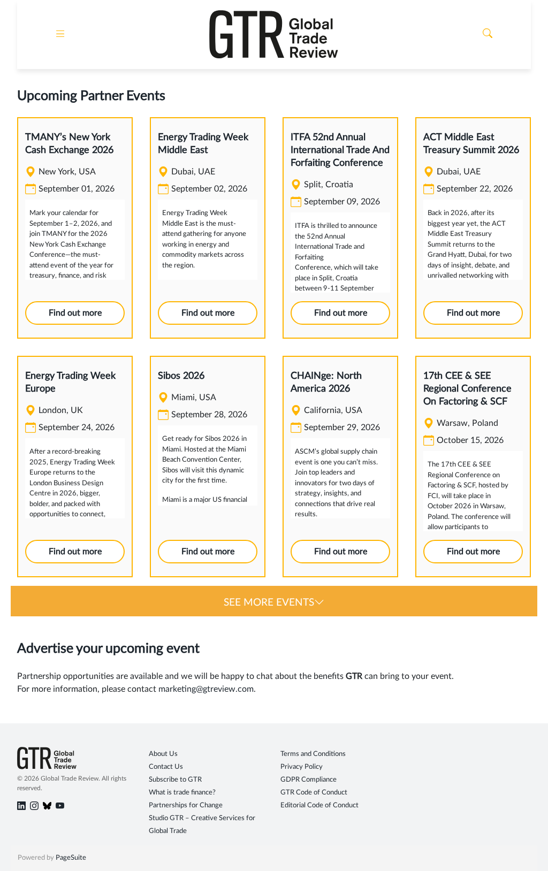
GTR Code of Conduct (313, 792)
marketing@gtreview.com (206, 689)
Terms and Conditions (313, 754)
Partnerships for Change (186, 805)
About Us (163, 754)
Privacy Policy (301, 766)
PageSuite (71, 857)
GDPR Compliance (308, 779)
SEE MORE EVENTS (269, 603)
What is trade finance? (182, 792)
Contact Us (166, 766)
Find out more (75, 313)
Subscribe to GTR (175, 779)
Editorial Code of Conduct (319, 805)
